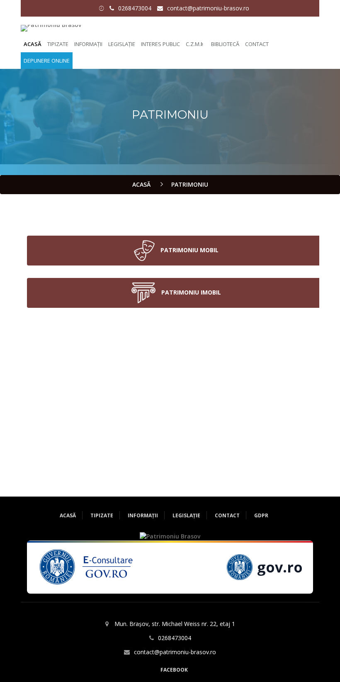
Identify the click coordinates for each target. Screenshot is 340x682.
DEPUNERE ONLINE (47, 60)
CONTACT (257, 44)
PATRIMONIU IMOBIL (190, 292)
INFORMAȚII (88, 44)
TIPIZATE (57, 44)
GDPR (261, 515)
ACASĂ (32, 44)
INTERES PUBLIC (160, 44)
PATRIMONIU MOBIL (189, 249)
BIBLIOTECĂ (225, 44)
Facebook (174, 669)
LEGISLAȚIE (121, 44)
